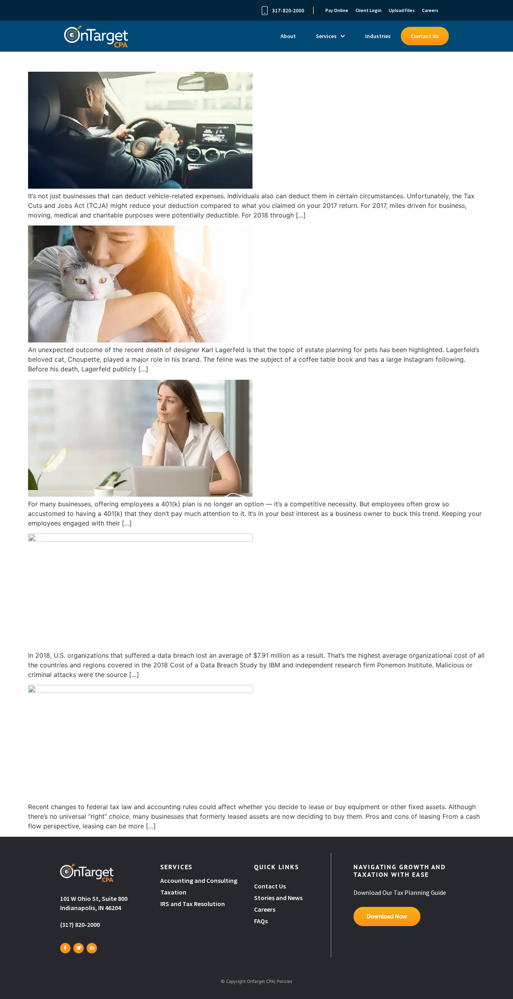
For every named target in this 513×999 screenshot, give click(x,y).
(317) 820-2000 (80, 924)
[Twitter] (78, 948)
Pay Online (336, 10)
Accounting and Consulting (199, 880)
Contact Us (425, 36)
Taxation (173, 892)
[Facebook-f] (65, 948)
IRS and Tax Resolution (192, 904)
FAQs (261, 921)
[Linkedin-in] (92, 948)
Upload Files (402, 10)
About (288, 36)
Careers (430, 10)
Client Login (368, 10)
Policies (284, 981)
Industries (378, 36)
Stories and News (278, 898)
